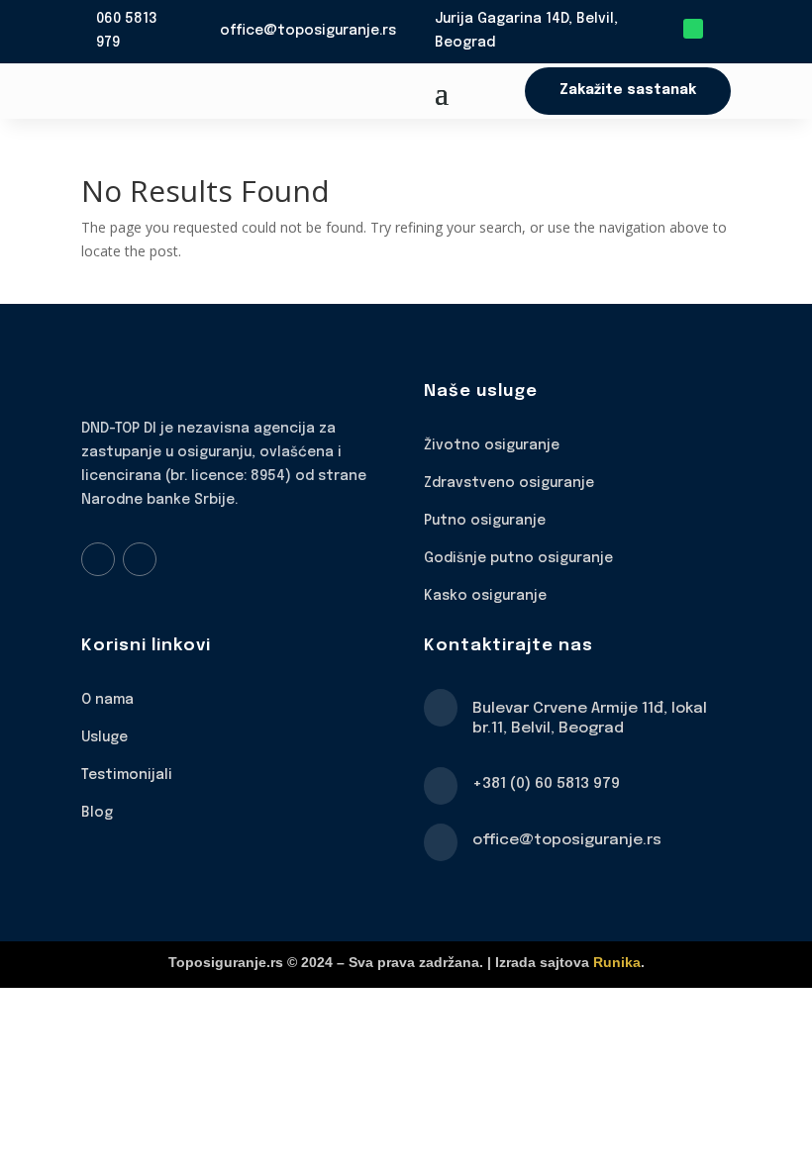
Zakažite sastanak (627, 90)
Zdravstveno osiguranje (509, 483)
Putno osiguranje (485, 521)
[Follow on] (721, 29)
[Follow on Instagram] (139, 559)
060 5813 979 (126, 30)
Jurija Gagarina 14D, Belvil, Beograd (526, 30)
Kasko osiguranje (485, 596)
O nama (107, 700)
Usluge (104, 737)
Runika (617, 962)
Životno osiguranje (491, 445)
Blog (97, 813)
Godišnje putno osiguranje (518, 558)
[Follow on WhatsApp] (693, 29)
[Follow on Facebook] (98, 559)
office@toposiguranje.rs (308, 31)
